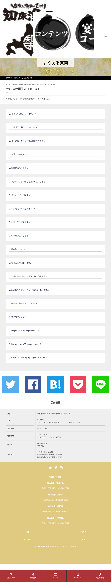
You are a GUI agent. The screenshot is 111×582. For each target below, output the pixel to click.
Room (83, 532)
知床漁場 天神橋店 (55, 518)
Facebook (33, 384)
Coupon (83, 539)
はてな (55, 384)
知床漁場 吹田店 (55, 506)
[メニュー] (106, 23)
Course (27, 539)
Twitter (10, 384)
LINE (100, 384)
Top (28, 532)
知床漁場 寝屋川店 (55, 483)
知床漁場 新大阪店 (13, 78)
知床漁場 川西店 (55, 494)
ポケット (78, 384)
